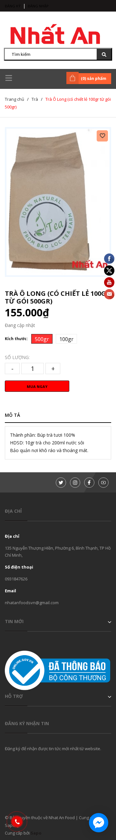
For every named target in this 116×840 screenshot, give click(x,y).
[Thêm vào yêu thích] (102, 135)
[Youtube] (103, 482)
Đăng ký (13, 6)
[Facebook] (89, 482)
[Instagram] (75, 482)
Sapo (36, 833)
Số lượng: (17, 357)
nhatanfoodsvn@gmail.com (32, 602)
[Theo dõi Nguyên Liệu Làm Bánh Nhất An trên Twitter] (61, 482)
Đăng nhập (38, 6)
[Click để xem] (58, 202)
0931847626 (16, 579)
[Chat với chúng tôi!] (98, 822)
